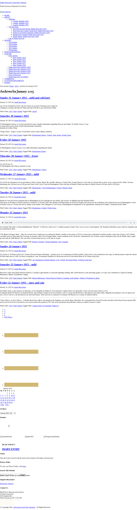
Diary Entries (17, 111)
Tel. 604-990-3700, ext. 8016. (10, 500)
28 (5, 402)
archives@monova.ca (7, 504)
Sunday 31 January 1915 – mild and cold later (25, 97)
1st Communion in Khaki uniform (43, 260)
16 (10, 398)
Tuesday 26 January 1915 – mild (17, 192)
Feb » (7, 405)
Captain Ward (37, 306)
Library (44, 170)
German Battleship (51, 242)
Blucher (34, 242)
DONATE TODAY (7, 484)
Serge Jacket (57, 135)
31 (12, 402)
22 (7, 400)
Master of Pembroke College (89, 278)
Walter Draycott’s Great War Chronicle (13, 3)
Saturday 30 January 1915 (14, 116)
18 (14, 398)
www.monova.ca (6, 502)
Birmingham (36, 170)
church (34, 111)
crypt (57, 260)
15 (7, 398)
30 (10, 402)
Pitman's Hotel (67, 188)
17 (12, 398)
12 (1, 398)
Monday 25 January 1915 (14, 212)
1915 (10, 111)
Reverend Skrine (71, 260)
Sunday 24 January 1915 (13, 246)
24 (12, 400)
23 (10, 400)
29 (7, 402)
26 (1, 402)
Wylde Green (66, 135)
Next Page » (8, 317)
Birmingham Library (39, 135)
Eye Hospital (46, 306)
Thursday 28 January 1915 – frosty (19, 156)
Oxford (49, 135)
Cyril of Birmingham (49, 188)
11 (14, 395)
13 (3, 398)
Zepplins (65, 242)
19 (1, 400)
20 (3, 400)
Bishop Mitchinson (38, 278)
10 (12, 395)
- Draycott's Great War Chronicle (24, 507)
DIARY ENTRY (11, 449)
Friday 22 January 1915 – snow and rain (22, 282)
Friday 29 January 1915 (13, 139)
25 (14, 400)
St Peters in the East (85, 260)
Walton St (55, 306)
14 (5, 398)
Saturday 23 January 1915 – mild (18, 264)
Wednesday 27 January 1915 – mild (19, 174)
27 (3, 402)
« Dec (2, 405)
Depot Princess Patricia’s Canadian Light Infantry (62, 278)
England (41, 242)
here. (24, 466)
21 (5, 400)
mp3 (59, 242)
